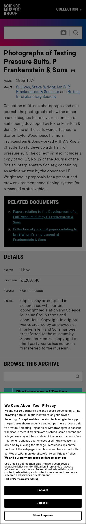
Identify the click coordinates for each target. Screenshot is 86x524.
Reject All (43, 503)
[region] (43, 458)
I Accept (42, 490)
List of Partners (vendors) (21, 479)
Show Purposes (43, 515)
